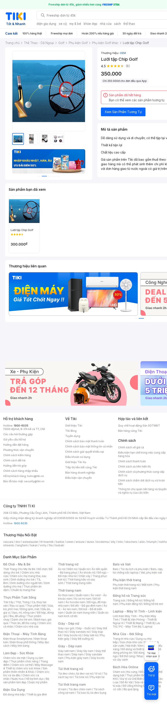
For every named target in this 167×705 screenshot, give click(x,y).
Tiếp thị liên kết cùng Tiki (81, 467)
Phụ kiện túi (97, 677)
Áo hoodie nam (75, 602)
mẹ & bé (75, 23)
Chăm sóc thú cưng (125, 671)
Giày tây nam (85, 651)
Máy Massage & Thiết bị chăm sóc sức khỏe (28, 666)
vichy (43, 545)
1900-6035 (21, 425)
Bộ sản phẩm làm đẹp (26, 680)
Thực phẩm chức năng (24, 661)
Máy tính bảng (20, 645)
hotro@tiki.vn (35, 476)
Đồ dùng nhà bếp (14, 694)
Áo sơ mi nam (82, 598)
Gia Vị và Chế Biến (131, 678)
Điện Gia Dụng (14, 690)
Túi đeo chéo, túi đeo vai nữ (75, 673)
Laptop (147, 626)
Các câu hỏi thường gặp (18, 434)
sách (117, 23)
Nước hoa (17, 678)
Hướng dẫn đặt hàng (15, 444)
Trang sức (119, 600)
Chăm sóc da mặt (14, 657)
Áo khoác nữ (87, 572)
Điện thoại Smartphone (17, 638)
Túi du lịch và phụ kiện (135, 569)
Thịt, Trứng (23, 602)
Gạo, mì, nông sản (23, 612)
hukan (34, 545)
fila (51, 545)
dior (17, 541)
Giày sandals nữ (80, 631)
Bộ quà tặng (131, 689)
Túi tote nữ (81, 677)
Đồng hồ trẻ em (153, 603)
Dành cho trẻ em (22, 619)
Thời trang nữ (68, 564)
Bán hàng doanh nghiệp (80, 472)
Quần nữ (84, 569)
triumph (152, 541)
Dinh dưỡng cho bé (23, 579)
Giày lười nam (66, 651)
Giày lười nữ (91, 635)
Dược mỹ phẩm (37, 682)
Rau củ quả (17, 605)
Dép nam (78, 654)
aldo (142, 541)
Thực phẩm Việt (36, 605)
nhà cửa (106, 23)
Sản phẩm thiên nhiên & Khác (25, 670)
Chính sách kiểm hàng (17, 455)
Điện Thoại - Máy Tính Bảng (24, 634)
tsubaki (59, 545)
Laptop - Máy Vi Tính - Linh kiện (137, 611)
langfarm (22, 545)
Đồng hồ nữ (135, 600)
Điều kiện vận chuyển (78, 477)
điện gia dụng (46, 23)
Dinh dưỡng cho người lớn (26, 583)
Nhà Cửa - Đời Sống (128, 634)
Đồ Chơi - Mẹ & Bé (16, 564)
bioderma (102, 541)
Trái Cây (8, 602)
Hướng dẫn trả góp (15, 465)
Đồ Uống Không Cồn (135, 685)
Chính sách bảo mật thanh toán (84, 441)
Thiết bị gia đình (37, 694)
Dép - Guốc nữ (85, 628)
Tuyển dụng (72, 436)
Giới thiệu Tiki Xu (75, 462)
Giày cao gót (66, 628)
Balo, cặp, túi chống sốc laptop (138, 570)
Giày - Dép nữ (68, 623)
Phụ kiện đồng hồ (131, 603)
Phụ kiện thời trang (127, 580)
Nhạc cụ (142, 656)
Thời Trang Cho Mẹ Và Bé (19, 569)
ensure (80, 541)
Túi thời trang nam (72, 684)
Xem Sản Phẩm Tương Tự (123, 112)
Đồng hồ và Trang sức (129, 595)
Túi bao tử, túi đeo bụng (91, 692)
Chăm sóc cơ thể (22, 664)
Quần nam (82, 595)
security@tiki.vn (34, 481)
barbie (60, 541)
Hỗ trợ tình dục (35, 678)
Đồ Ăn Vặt (126, 682)
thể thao (129, 23)
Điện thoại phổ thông (23, 642)
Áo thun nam (66, 595)
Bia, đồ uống (17, 616)
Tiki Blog (71, 430)
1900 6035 (20, 523)
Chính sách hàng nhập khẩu (20, 470)
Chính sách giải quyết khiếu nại (84, 451)
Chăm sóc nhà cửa (26, 626)
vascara (8, 541)
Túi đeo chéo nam (80, 689)
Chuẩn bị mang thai (23, 590)
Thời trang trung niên (78, 583)
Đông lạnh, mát (29, 609)
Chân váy (84, 576)
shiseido (8, 545)
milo (120, 541)
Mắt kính (147, 584)
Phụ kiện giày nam (77, 657)
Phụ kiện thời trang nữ (126, 584)
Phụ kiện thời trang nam (136, 586)
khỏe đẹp (90, 23)
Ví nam (62, 689)
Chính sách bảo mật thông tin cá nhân (88, 446)
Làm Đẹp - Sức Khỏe (18, 653)
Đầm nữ (72, 569)
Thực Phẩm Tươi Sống (19, 597)
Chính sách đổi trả (14, 460)
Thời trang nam (69, 590)
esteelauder (30, 541)
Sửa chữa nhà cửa (131, 642)
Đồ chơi (42, 569)
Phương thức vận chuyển (18, 450)
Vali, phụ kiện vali (151, 572)
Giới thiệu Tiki (73, 425)
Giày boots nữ (72, 635)
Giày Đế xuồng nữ (83, 638)
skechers (131, 541)
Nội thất (131, 645)
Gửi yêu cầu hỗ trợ (14, 439)
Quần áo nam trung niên (81, 612)
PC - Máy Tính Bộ (130, 626)
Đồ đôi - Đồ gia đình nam (86, 605)
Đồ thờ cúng (127, 656)
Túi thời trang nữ (70, 669)
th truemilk (47, 541)
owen (69, 541)
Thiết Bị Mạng (134, 623)
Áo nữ (61, 569)
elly (113, 541)
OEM (123, 53)
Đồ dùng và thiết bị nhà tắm (138, 649)
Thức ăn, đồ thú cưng (23, 623)
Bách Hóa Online (125, 667)
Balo (116, 569)
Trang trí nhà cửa (123, 638)
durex (90, 541)
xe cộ (63, 23)
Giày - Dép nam (70, 646)
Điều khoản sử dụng (77, 457)
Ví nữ (98, 673)
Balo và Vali (122, 564)
